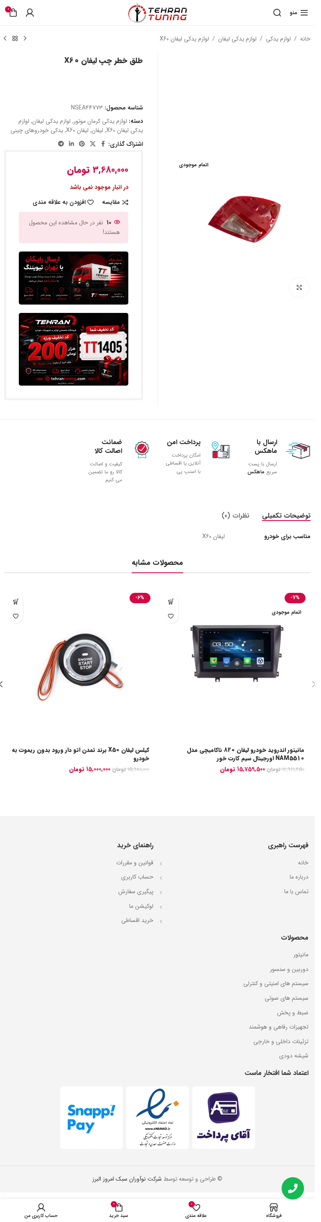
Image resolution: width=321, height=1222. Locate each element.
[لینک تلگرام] (61, 144)
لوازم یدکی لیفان (237, 38)
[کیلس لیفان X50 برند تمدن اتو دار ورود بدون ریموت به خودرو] (79, 665)
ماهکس (255, 472)
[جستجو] (277, 12)
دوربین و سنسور (289, 969)
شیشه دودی (293, 1055)
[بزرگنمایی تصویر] (299, 286)
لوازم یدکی (278, 38)
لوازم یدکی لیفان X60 (184, 38)
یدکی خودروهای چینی (36, 130)
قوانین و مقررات (134, 862)
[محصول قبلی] (25, 39)
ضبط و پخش (292, 1012)
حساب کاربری (137, 877)
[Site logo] (157, 12)
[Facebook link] (103, 144)
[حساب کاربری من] (29, 12)
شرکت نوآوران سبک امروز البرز (127, 1179)
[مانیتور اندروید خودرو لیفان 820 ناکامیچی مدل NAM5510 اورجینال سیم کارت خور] (235, 665)
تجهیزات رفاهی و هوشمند (278, 1026)
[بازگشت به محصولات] (15, 39)
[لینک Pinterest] (81, 144)
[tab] (286, 515)
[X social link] (92, 144)
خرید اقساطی (137, 920)
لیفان (97, 130)
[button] (15, 601)
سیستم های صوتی (286, 998)
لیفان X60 (77, 130)
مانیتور (300, 954)
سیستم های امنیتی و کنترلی (275, 983)
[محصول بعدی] (5, 39)
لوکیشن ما (141, 906)
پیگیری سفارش (135, 891)
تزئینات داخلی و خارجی (280, 1041)
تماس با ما (295, 891)
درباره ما (298, 877)
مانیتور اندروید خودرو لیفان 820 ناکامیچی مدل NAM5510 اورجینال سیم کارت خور (245, 754)
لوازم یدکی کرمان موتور (100, 121)
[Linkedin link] (71, 144)
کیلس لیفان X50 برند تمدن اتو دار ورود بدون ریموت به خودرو (80, 754)
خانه (305, 38)
